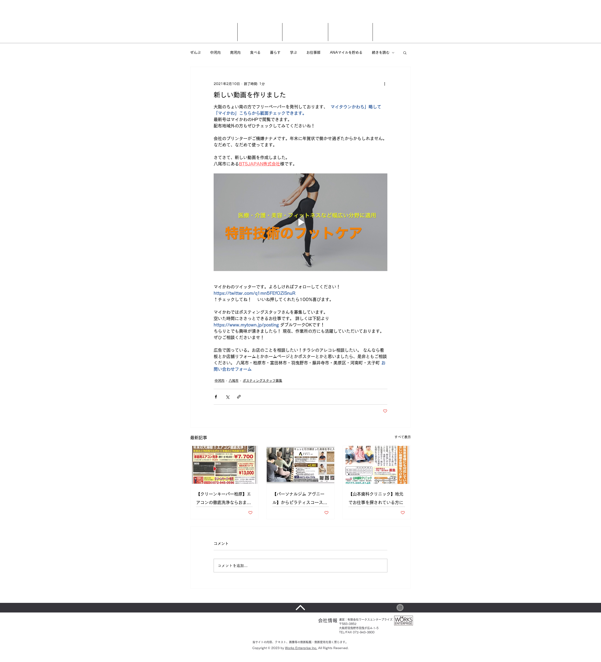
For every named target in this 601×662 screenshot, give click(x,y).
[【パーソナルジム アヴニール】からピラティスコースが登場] (301, 465)
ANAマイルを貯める (346, 52)
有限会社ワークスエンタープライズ (370, 619)
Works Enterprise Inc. (301, 648)
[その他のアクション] (384, 84)
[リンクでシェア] (239, 396)
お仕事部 (313, 52)
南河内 (235, 52)
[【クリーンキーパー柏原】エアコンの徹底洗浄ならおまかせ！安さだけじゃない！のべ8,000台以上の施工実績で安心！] (224, 465)
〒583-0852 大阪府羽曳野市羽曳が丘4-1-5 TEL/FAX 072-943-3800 (358, 628)
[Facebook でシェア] (216, 396)
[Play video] (300, 222)
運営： (343, 619)
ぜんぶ (195, 52)
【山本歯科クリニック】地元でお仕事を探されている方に (375, 498)
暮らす (275, 52)
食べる (255, 52)
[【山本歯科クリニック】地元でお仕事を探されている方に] (377, 465)
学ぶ (293, 52)
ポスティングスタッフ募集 (262, 380)
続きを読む (380, 52)
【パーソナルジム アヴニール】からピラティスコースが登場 (299, 499)
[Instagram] (400, 607)
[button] (405, 52)
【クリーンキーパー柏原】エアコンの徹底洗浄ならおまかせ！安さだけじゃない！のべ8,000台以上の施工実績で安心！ (224, 499)
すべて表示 (402, 437)
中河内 (215, 52)
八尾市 (234, 380)
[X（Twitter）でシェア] (227, 396)
